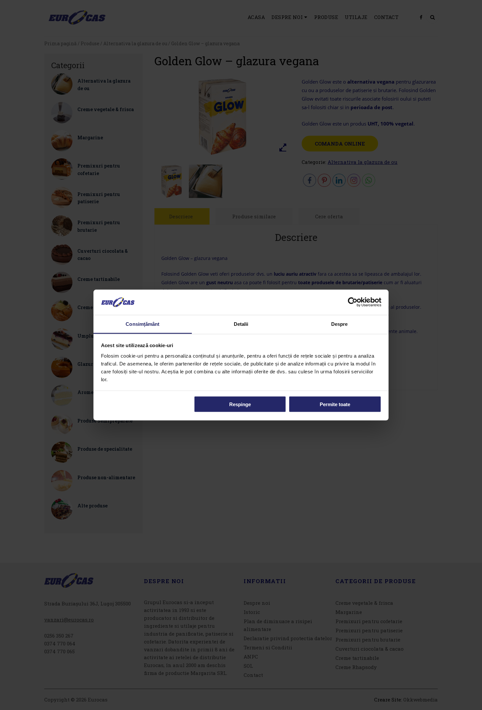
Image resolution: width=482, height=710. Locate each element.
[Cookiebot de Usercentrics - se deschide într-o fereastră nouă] (352, 302)
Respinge (240, 404)
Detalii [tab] (241, 323)
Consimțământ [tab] (142, 323)
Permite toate (335, 404)
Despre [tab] (339, 323)
